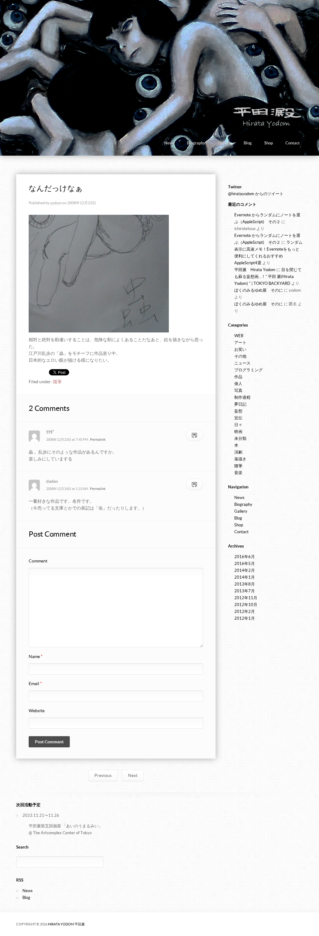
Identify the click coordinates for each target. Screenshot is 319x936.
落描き (240, 459)
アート (240, 342)
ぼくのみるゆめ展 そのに (258, 290)
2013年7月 (244, 591)
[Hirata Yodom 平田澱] (266, 127)
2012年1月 (244, 618)
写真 (238, 390)
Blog (248, 143)
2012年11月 (245, 597)
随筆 (57, 381)
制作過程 (242, 397)
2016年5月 (244, 563)
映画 (238, 431)
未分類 (240, 438)
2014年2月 (244, 570)
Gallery (224, 143)
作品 (238, 376)
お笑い (240, 349)
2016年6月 (244, 556)
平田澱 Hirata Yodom (254, 269)
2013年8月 (244, 584)
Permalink (98, 439)
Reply (194, 435)
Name (36, 656)
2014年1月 (244, 577)
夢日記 (240, 404)
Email (35, 683)
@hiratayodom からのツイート (255, 193)
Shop (268, 143)
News (169, 143)
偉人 (238, 383)
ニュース (242, 363)
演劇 (238, 452)
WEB (238, 335)
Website (37, 710)
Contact (292, 143)
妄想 (238, 411)
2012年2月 (244, 611)
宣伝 (238, 418)
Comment (38, 560)
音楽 (238, 472)
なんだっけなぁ (56, 188)
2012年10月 (245, 604)
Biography (196, 143)
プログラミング (248, 370)
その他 (240, 356)
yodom (56, 203)
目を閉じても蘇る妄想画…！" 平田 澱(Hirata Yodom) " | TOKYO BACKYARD (268, 276)
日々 (238, 424)
